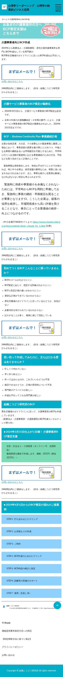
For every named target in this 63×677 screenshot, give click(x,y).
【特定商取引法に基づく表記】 (17, 639)
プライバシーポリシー (12, 647)
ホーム (4, 19)
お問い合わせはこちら (12, 81)
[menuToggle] (58, 7)
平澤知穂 (6, 623)
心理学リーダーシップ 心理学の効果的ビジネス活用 (29, 7)
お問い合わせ (8, 655)
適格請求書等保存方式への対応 (17, 631)
